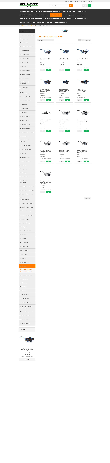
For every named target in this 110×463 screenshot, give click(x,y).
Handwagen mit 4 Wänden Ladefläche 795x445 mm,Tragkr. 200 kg (27, 349)
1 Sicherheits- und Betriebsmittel (28, 11)
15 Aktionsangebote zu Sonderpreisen (42, 22)
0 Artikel (85, 5)
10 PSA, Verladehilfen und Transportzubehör (31, 18)
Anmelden (89, 1)
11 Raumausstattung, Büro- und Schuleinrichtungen (58, 18)
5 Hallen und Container (26, 15)
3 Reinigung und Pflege (69, 11)
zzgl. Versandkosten (48, 66)
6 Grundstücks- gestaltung (42, 15)
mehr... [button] (42, 69)
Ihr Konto (83, 1)
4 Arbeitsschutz (82, 11)
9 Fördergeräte (80, 15)
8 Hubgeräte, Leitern (68, 15)
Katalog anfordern (69, 1)
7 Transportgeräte (56, 15)
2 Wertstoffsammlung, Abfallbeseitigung (50, 11)
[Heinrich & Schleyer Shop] (28, 4)
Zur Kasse (77, 1)
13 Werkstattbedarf (25, 22)
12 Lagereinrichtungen (81, 18)
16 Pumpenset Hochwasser (60, 22)
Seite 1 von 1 (87, 40)
